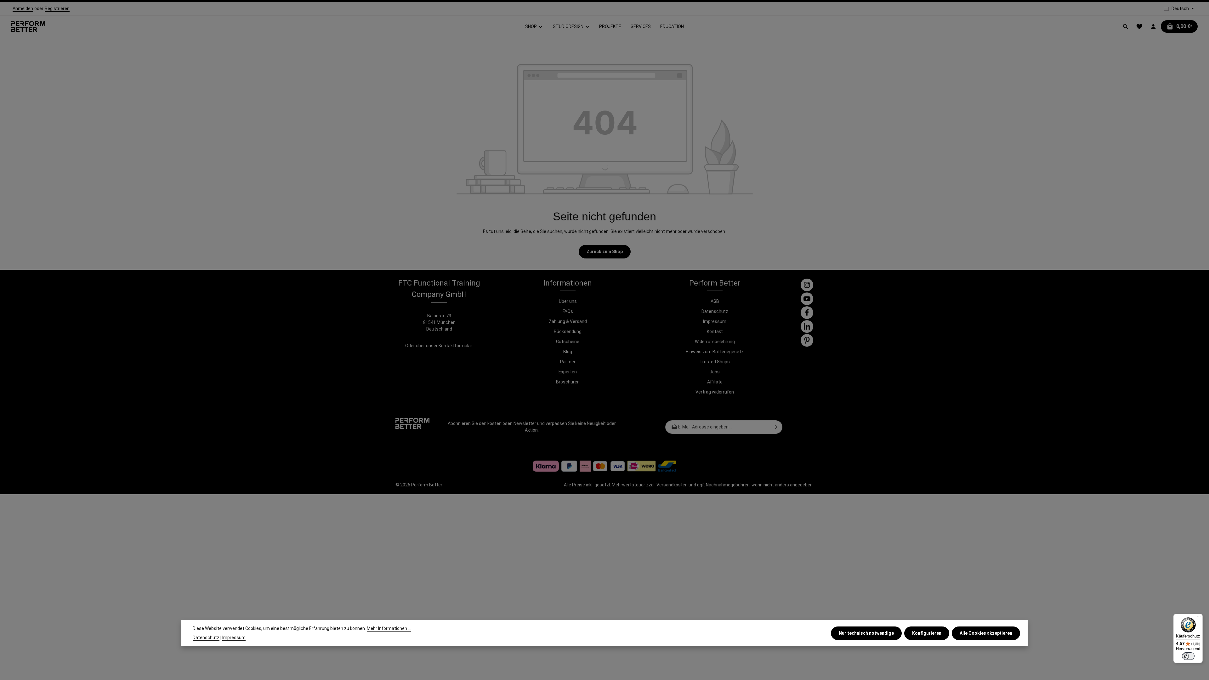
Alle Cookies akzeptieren (986, 633)
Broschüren (568, 381)
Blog (567, 351)
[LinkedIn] (807, 326)
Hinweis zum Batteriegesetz (715, 351)
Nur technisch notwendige (866, 633)
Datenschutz (714, 311)
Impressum (714, 321)
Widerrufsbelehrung (715, 341)
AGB (715, 301)
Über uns (568, 301)
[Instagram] (807, 285)
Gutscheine (567, 341)
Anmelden (23, 8)
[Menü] (1199, 617)
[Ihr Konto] (1153, 26)
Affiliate (715, 381)
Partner (568, 361)
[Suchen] (1125, 26)
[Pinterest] (807, 340)
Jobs (715, 371)
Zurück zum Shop (605, 251)
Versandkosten (672, 484)
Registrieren (57, 8)
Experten (568, 371)
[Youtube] (807, 298)
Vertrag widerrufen (714, 391)
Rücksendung (568, 331)
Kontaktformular (455, 345)
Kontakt (715, 331)
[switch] (1188, 656)
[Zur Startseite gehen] (28, 26)
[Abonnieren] (776, 427)
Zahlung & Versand (568, 321)
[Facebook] (807, 312)
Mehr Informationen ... (389, 628)
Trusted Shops (715, 361)
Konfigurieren (926, 633)
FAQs (568, 311)
